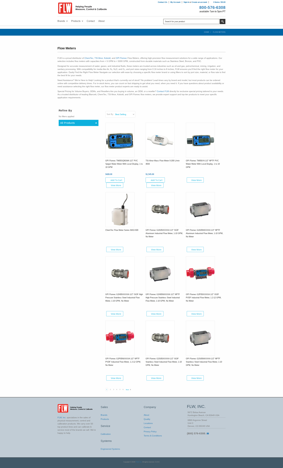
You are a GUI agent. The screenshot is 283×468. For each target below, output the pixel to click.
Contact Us (162, 2)
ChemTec (88, 58)
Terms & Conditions (153, 435)
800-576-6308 (212, 7)
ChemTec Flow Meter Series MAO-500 (121, 230)
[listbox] (125, 114)
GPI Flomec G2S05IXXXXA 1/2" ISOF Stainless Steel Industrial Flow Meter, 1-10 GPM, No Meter (164, 362)
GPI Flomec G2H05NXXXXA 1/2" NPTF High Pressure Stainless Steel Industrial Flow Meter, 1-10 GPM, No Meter (163, 297)
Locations (148, 423)
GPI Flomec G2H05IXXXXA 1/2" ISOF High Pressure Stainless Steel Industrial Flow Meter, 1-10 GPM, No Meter (124, 297)
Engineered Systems (110, 449)
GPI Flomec (121, 58)
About (146, 415)
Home (206, 32)
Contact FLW (163, 91)
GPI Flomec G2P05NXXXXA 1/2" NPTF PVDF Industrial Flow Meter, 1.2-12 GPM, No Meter (123, 362)
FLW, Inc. (139, 462)
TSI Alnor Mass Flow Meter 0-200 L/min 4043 (163, 162)
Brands (104, 415)
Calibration (106, 434)
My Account (175, 2)
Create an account (199, 2)
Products (105, 419)
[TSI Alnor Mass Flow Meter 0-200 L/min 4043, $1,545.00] (160, 140)
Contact (147, 427)
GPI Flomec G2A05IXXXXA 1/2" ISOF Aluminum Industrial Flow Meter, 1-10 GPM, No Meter (164, 233)
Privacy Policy (150, 431)
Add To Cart (116, 180)
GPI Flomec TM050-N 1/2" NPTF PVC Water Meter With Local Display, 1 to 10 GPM (203, 164)
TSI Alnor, (98, 58)
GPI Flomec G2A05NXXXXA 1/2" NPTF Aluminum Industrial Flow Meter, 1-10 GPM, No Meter (204, 233)
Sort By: (110, 114)
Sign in (186, 2)
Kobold (107, 58)
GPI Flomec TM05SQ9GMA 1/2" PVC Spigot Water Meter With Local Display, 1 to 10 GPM (124, 164)
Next (127, 389)
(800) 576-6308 (196, 433)
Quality (147, 419)
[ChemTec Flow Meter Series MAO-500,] (120, 209)
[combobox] (191, 21)
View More (116, 185)
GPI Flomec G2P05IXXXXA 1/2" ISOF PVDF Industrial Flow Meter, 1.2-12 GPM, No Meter (203, 297)
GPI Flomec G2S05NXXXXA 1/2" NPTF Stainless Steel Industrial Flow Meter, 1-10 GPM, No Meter (204, 362)
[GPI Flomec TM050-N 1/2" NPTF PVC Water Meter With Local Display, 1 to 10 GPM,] (200, 140)
